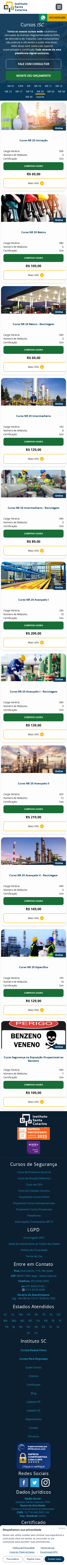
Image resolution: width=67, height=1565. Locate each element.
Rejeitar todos (34, 1559)
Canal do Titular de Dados (22, 1552)
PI (60, 1320)
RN (21, 1327)
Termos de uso (47, 1547)
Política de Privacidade (24, 1547)
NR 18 (29, 91)
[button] (33, 1456)
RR (37, 1327)
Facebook (23, 1482)
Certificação (33, 1384)
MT (31, 1320)
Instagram (45, 1482)
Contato (33, 1427)
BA (37, 1314)
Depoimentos (34, 1419)
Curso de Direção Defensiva (34, 1178)
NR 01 (10, 86)
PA (39, 1320)
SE (58, 1327)
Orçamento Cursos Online (34, 1197)
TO (36, 1333)
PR (7, 1327)
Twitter (34, 1482)
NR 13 (8, 91)
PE (53, 1320)
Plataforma (34, 1215)
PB (46, 1320)
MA (5, 1320)
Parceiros (33, 1436)
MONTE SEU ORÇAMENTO (33, 76)
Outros (40, 96)
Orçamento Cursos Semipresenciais (34, 1203)
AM (21, 1314)
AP (29, 1314)
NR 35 (29, 96)
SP (29, 1333)
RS (44, 1327)
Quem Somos (33, 1367)
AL (13, 1314)
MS (22, 1320)
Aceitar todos (54, 1559)
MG (14, 1320)
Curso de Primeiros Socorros (34, 1172)
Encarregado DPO (49, 1552)
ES (51, 1314)
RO (29, 1327)
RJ (14, 1327)
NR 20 (40, 91)
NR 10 (37, 86)
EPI (28, 86)
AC (6, 1314)
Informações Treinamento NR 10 (34, 1221)
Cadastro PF (33, 1402)
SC (51, 1327)
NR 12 (58, 86)
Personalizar (13, 1559)
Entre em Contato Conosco (34, 1190)
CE (44, 1314)
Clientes (33, 1376)
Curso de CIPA (34, 1184)
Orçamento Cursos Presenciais (34, 1209)
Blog (33, 1393)
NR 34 (61, 91)
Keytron (62, 1528)
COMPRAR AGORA (33, 166)
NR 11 (48, 86)
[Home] (19, 7)
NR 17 (18, 91)
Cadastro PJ (33, 1410)
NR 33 (50, 91)
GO (59, 1314)
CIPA (20, 86)
